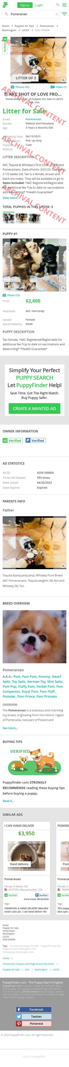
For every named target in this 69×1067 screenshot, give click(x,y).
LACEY (25, 30)
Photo (13, 295)
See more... (10, 728)
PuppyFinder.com (14, 982)
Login (39, 5)
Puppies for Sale (24, 26)
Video (61, 87)
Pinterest (36, 1024)
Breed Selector (31, 991)
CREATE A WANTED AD (34, 408)
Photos (22, 87)
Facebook (36, 1009)
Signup (25, 5)
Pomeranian (47, 26)
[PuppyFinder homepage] (5, 5)
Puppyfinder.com (12, 986)
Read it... (8, 801)
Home (5, 26)
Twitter (36, 1016)
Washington (9, 30)
